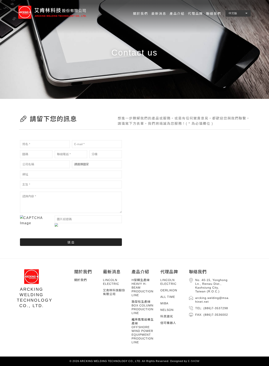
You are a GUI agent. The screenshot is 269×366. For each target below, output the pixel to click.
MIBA (164, 303)
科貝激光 (166, 316)
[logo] (54, 12)
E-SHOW (193, 361)
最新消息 (112, 271)
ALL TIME (167, 296)
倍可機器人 (168, 323)
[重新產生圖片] (88, 225)
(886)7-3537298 (215, 308)
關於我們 (83, 271)
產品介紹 (140, 271)
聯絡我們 (198, 271)
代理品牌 (169, 271)
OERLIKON (168, 290)
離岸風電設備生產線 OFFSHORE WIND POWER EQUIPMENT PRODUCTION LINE (143, 331)
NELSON (167, 310)
